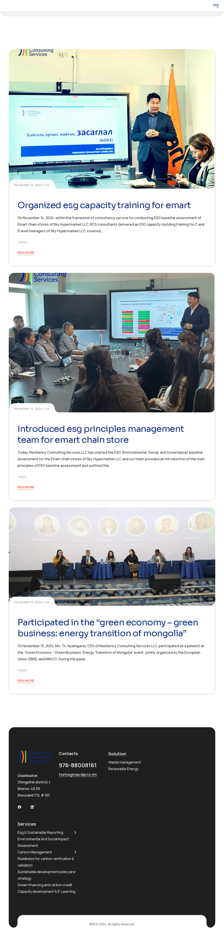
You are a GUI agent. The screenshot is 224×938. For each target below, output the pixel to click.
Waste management (124, 762)
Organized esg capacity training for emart (104, 205)
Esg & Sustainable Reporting (40, 832)
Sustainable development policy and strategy (46, 875)
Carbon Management (35, 852)
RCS (22, 242)
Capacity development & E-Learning (46, 891)
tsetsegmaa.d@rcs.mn (78, 774)
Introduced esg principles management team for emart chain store (101, 434)
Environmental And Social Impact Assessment (43, 842)
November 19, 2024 (28, 185)
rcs (47, 185)
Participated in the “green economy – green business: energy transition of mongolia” (108, 628)
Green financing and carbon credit (45, 884)
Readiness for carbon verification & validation (46, 862)
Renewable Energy (123, 768)
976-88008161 (78, 765)
